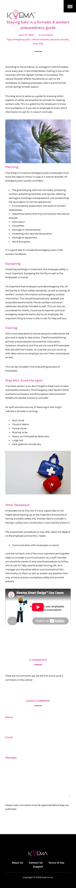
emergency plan (21, 39)
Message (11, 757)
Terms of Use (56, 862)
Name (9, 717)
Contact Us (36, 862)
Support (38, 866)
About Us (17, 862)
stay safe (38, 43)
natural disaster (40, 39)
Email (9, 737)
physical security (59, 39)
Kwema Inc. (48, 877)
